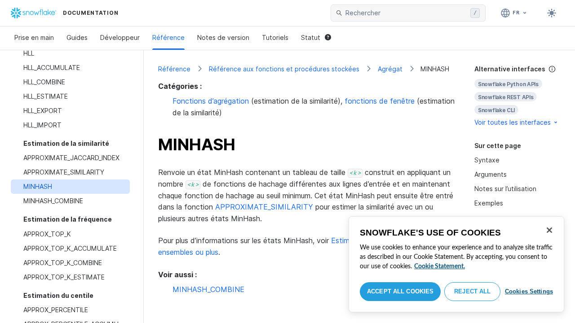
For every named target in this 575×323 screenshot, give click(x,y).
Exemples (488, 203)
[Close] (549, 230)
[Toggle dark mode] (552, 13)
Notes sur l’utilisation (505, 188)
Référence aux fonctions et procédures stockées (284, 69)
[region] (456, 264)
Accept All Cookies (400, 291)
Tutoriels (275, 37)
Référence (168, 37)
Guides (77, 37)
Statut (310, 37)
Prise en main (34, 37)
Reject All (472, 291)
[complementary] (517, 96)
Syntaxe (487, 160)
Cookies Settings (529, 291)
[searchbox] (406, 13)
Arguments (490, 174)
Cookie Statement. (439, 266)
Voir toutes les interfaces (512, 122)
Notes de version (223, 37)
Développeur (120, 37)
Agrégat (390, 69)
